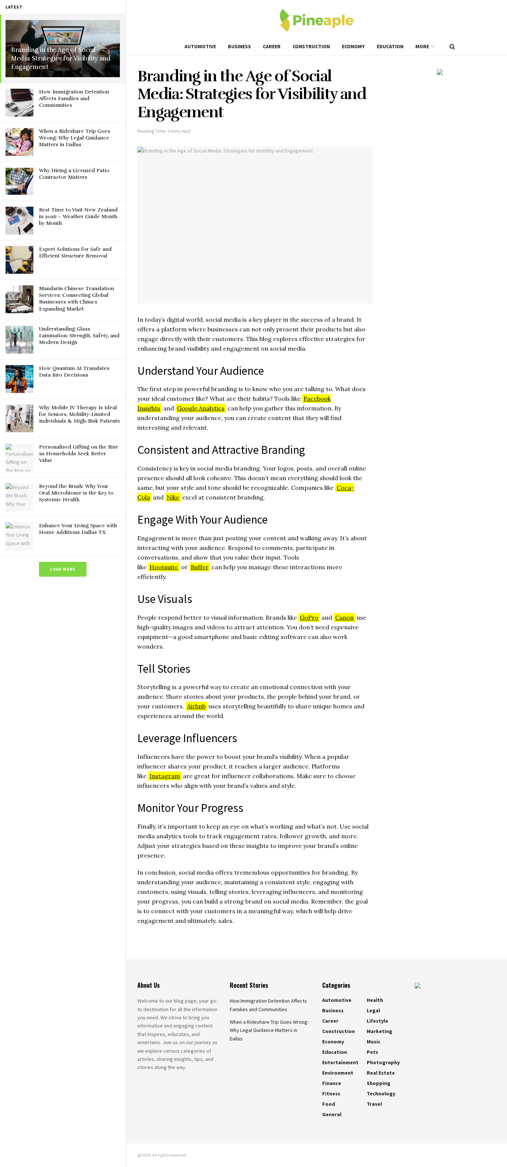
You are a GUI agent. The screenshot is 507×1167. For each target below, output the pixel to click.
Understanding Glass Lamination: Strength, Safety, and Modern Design (79, 335)
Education (390, 46)
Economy (353, 46)
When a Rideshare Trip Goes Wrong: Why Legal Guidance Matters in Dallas (74, 138)
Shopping (378, 1083)
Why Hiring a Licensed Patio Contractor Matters (74, 173)
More (422, 46)
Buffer (200, 567)
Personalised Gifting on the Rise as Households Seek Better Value (78, 453)
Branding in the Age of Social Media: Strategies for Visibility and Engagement (61, 58)
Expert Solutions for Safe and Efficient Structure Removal (75, 252)
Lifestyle (377, 1020)
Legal (373, 1010)
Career (272, 46)
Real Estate (381, 1072)
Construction (311, 46)
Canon (344, 617)
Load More (62, 569)
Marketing (379, 1031)
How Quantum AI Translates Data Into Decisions (74, 371)
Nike (173, 497)
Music (373, 1041)
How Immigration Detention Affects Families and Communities (74, 98)
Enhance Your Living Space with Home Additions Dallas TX (78, 528)
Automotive (200, 46)
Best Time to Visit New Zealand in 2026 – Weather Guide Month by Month (78, 216)
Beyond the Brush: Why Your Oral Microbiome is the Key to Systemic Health (76, 493)
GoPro (309, 617)
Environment (337, 1072)
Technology (381, 1093)
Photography (383, 1062)
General (331, 1114)
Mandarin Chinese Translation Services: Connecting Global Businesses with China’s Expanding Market (76, 298)
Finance (331, 1083)
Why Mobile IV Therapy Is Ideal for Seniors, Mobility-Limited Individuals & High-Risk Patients (79, 414)
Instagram (165, 776)
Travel (374, 1104)
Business (239, 46)
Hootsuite (164, 567)
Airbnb (196, 706)
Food (328, 1104)
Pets (372, 1052)
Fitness (331, 1093)
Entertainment (340, 1062)
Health (375, 1000)
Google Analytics (201, 408)
